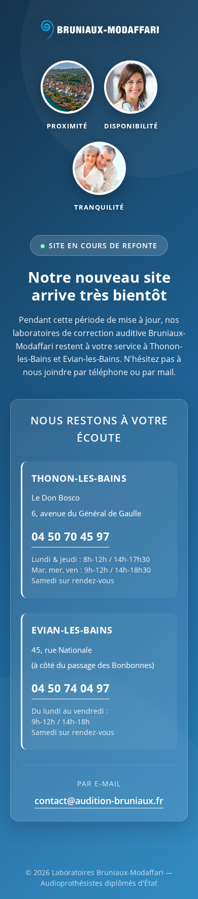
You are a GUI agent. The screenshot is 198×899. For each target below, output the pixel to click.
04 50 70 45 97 (70, 536)
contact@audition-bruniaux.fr (99, 800)
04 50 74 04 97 (70, 688)
